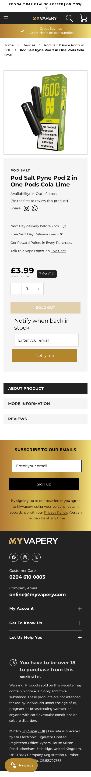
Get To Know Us (25, 623)
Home (9, 45)
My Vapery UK (33, 731)
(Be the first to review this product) (39, 201)
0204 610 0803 (27, 577)
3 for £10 (46, 274)
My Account (21, 608)
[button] (7, 18)
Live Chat (58, 251)
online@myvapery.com (37, 594)
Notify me (44, 355)
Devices (28, 45)
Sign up (44, 484)
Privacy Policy (55, 512)
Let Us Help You (26, 637)
